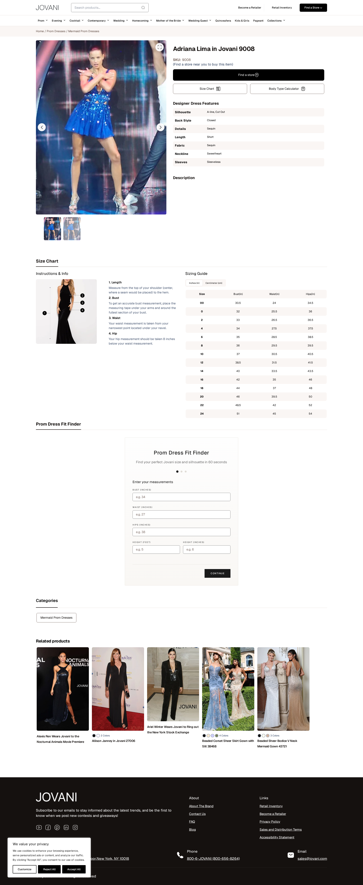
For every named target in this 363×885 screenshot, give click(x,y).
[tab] (181, 261)
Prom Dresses (56, 31)
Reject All (49, 869)
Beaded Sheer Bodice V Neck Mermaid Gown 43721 (277, 743)
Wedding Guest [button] (198, 20)
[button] (42, 127)
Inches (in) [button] (194, 282)
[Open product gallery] (159, 47)
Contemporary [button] (97, 20)
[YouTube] (39, 827)
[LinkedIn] (66, 827)
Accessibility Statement (277, 837)
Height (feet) (142, 542)
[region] (49, 857)
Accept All (74, 869)
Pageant (258, 20)
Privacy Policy (270, 822)
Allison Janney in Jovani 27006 (113, 741)
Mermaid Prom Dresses (83, 31)
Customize (24, 869)
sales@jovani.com (312, 858)
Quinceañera (223, 20)
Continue (217, 573)
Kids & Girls (242, 20)
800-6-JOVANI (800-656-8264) (213, 858)
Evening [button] (57, 20)
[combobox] (110, 7)
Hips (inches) (141, 524)
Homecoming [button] (140, 20)
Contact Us (197, 814)
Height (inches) (193, 542)
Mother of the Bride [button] (168, 20)
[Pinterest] (57, 827)
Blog (192, 829)
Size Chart (207, 89)
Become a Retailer (273, 814)
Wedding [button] (119, 20)
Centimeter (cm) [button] (214, 282)
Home (40, 31)
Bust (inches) (142, 489)
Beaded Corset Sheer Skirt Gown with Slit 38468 (228, 743)
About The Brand (201, 806)
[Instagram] (75, 827)
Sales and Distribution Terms (281, 829)
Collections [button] (274, 20)
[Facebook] (48, 827)
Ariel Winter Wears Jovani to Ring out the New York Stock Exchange (173, 729)
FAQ (192, 822)
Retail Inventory (271, 806)
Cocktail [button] (75, 20)
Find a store (246, 75)
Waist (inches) (142, 507)
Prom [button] (41, 20)
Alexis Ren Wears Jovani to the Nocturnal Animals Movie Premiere (60, 739)
